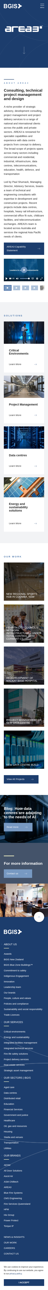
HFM (6, 1209)
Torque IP (9, 1226)
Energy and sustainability (16, 1037)
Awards (8, 954)
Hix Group (9, 1215)
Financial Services (13, 1109)
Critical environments (14, 1031)
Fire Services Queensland (17, 1204)
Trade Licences (11, 1015)
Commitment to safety (15, 970)
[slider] (10, 278)
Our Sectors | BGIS (17, 1077)
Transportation (11, 1142)
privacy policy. (15, 1274)
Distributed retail (12, 1098)
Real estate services (14, 1065)
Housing (8, 1131)
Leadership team (12, 987)
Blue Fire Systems (13, 1193)
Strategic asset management (18, 1070)
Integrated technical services (18, 1048)
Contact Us (11, 1253)
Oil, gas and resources (15, 1126)
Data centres (10, 1093)
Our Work (10, 1242)
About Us (10, 944)
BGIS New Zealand (14, 959)
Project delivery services (16, 1059)
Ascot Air (8, 1176)
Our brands (9, 992)
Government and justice (16, 1115)
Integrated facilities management (20, 1042)
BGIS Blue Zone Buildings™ (18, 965)
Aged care (9, 1087)
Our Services (13, 1022)
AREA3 (7, 1187)
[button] (8, 288)
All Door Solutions (13, 1170)
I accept (24, 1282)
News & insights (14, 1237)
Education (9, 1104)
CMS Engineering (13, 1198)
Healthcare (9, 1120)
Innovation (9, 981)
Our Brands (12, 1155)
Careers (9, 1248)
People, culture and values (17, 998)
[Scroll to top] (39, 917)
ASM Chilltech (11, 1182)
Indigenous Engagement (16, 976)
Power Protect (11, 1220)
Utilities (7, 1148)
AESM (7, 1165)
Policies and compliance (16, 1004)
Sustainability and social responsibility (23, 1009)
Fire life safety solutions (16, 1054)
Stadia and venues (13, 1137)
